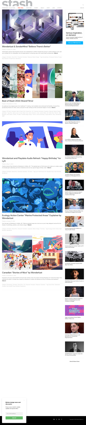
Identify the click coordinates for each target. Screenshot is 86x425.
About (42, 7)
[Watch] (56, 53)
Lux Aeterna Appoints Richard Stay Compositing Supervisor (73, 157)
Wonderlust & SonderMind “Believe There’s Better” (26, 46)
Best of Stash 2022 (21, 111)
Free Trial (20, 7)
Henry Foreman (32, 113)
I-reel (38, 113)
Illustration (43, 284)
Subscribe (29, 7)
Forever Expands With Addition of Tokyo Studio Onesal (73, 229)
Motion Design (35, 57)
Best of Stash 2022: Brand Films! (17, 100)
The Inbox (30, 171)
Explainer (46, 111)
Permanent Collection (8, 7)
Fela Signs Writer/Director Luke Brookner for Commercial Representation (72, 336)
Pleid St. (56, 113)
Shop (48, 7)
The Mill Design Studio (26, 114)
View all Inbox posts (74, 361)
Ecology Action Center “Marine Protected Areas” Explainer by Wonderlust (31, 217)
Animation (9, 57)
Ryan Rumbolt (5, 58)
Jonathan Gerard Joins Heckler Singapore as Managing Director (72, 175)
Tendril (14, 114)
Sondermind (12, 58)
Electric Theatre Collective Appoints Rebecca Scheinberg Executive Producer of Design (74, 300)
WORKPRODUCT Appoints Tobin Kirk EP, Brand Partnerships (74, 354)
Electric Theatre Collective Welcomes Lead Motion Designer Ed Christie (74, 211)
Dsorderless (45, 57)
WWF (3, 116)
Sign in (82, 7)
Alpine (14, 113)
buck (17, 113)
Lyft (47, 113)
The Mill (19, 114)
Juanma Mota (43, 113)
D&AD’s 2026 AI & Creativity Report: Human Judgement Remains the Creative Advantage (73, 193)
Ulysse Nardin (48, 114)
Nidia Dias (51, 113)
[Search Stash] (83, 5)
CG (32, 111)
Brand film (14, 57)
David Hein (51, 284)
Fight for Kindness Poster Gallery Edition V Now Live (73, 318)
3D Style (9, 111)
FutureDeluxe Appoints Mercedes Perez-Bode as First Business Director (74, 140)
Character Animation (22, 57)
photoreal (4, 113)
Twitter (56, 419)
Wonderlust (18, 58)
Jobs (53, 7)
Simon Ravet (9, 114)
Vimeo (59, 419)
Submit (36, 7)
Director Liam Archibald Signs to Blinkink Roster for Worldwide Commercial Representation (73, 104)
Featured (30, 57)
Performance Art (42, 171)
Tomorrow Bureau (40, 114)
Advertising (9, 284)
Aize (11, 113)
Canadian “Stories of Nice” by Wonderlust (22, 272)
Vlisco (54, 114)
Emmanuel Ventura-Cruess (55, 57)
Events (59, 7)
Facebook (61, 419)
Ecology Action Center (53, 228)
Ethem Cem (25, 113)
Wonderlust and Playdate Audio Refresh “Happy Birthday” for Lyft (31, 159)
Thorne (34, 114)
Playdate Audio (50, 171)
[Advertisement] (32, 300)
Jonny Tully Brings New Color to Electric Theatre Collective (72, 122)
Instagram (54, 419)
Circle (20, 113)
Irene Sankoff (9, 286)
